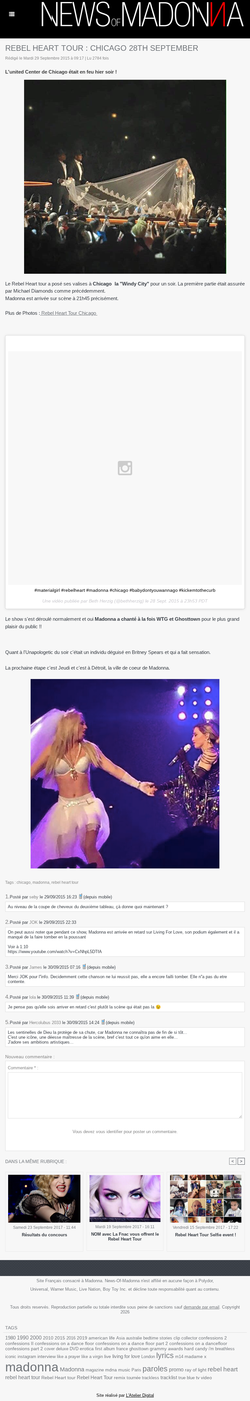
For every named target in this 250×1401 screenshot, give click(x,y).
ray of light (195, 1369)
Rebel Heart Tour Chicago (68, 313)
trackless (150, 1377)
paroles (155, 1369)
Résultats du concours (44, 1234)
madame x (195, 1356)
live (107, 1356)
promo (176, 1369)
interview (46, 1356)
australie (134, 1338)
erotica (87, 1348)
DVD (74, 1348)
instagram (27, 1356)
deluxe (62, 1348)
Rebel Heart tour (58, 1377)
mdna (111, 1369)
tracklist (168, 1377)
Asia (120, 1338)
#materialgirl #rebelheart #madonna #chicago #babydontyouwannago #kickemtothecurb (125, 590)
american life (102, 1338)
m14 (179, 1356)
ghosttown (138, 1348)
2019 (82, 1338)
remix (119, 1377)
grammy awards (166, 1348)
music (124, 1369)
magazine (95, 1369)
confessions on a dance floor (64, 1343)
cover (49, 1348)
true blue (186, 1377)
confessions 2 (213, 1337)
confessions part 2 (24, 1348)
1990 (23, 1337)
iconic (10, 1356)
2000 (36, 1337)
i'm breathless (222, 1348)
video (206, 1377)
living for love (126, 1356)
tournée (134, 1377)
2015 (60, 1337)
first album (105, 1348)
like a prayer (68, 1356)
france (122, 1348)
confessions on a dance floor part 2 (131, 1343)
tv (198, 1377)
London (148, 1356)
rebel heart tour (64, 882)
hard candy (195, 1348)
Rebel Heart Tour (95, 1377)
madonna (41, 882)
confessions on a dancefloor (198, 1343)
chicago (24, 882)
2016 (71, 1338)
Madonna (72, 1369)
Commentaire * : (23, 1067)
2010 (48, 1337)
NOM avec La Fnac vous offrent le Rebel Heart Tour (125, 1236)
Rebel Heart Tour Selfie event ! (205, 1234)
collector (189, 1338)
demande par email (201, 1307)
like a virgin (92, 1356)
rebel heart (223, 1369)
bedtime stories (157, 1338)
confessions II (19, 1343)
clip (177, 1338)
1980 (10, 1337)
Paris (136, 1369)
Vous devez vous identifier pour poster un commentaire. (125, 1131)
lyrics (165, 1355)
